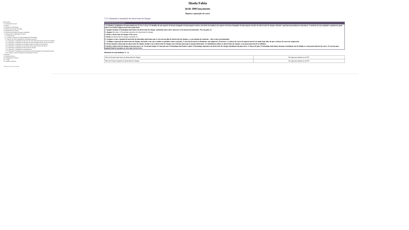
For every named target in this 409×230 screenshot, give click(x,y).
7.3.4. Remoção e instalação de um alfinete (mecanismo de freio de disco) (26, 46)
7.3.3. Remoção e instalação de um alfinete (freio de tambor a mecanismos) (26, 44)
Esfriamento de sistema (12, 30)
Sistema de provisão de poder (13, 29)
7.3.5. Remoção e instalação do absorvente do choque (20, 47)
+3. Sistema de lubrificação (11, 27)
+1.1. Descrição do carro (10, 23)
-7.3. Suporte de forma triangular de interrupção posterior (20, 39)
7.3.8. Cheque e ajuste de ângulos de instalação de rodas (21, 52)
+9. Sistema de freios (9, 56)
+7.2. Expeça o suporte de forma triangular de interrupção (20, 37)
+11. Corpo (6, 59)
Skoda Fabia (6, 22)
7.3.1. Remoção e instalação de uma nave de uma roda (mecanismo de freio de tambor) (30, 41)
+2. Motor (6, 25)
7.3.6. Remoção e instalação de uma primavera (18, 49)
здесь (18, 66)
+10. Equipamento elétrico (11, 58)
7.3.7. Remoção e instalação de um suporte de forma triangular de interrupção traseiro (29, 51)
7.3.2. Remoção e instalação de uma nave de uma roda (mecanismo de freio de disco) (29, 42)
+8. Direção (6, 54)
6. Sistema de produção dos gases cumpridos (17, 32)
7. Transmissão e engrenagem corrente (15, 34)
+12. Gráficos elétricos (9, 61)
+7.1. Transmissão (9, 35)
